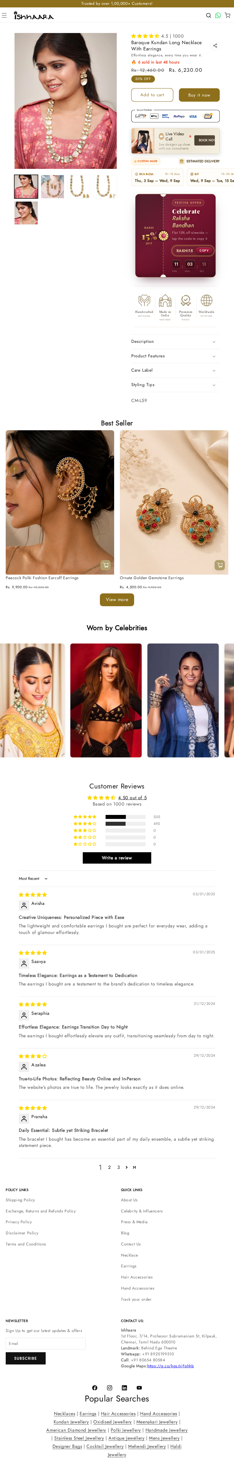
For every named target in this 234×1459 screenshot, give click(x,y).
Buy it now (199, 95)
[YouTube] (139, 1388)
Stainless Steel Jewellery (79, 1438)
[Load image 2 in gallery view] (52, 186)
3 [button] (118, 1167)
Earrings (129, 1266)
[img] (33, 895)
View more (117, 599)
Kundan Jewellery (71, 1422)
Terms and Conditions (26, 1244)
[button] (4, 15)
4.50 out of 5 (132, 797)
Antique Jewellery (126, 1438)
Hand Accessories (138, 1288)
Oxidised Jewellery (112, 1422)
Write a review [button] (117, 858)
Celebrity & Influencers (142, 1211)
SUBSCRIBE (25, 1358)
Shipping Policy (20, 1200)
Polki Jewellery (126, 1430)
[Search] (208, 15)
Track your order (136, 1299)
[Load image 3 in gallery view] (79, 186)
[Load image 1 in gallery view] (26, 186)
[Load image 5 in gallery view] (26, 213)
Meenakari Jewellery (156, 1422)
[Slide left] (14, 469)
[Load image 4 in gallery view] (105, 186)
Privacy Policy (19, 1222)
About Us (129, 1200)
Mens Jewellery (164, 1438)
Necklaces (64, 1413)
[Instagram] (109, 1388)
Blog (125, 1233)
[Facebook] (95, 1388)
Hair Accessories (137, 1277)
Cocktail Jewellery (105, 1446)
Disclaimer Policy (22, 1233)
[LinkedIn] (124, 1388)
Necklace (129, 1255)
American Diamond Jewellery (76, 1430)
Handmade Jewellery (167, 1430)
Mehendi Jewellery (147, 1446)
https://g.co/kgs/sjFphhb (170, 1366)
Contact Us (131, 1244)
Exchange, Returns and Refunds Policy (41, 1211)
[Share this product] (215, 45)
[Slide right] (219, 469)
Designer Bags (67, 1446)
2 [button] (109, 1167)
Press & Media (134, 1222)
